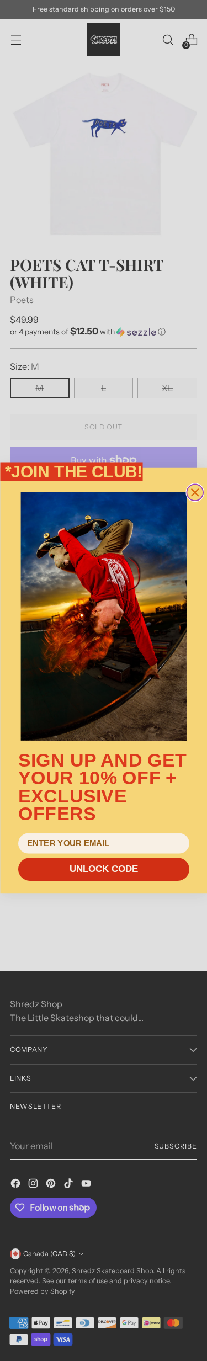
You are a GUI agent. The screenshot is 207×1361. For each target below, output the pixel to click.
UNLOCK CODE (103, 869)
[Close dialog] (195, 493)
